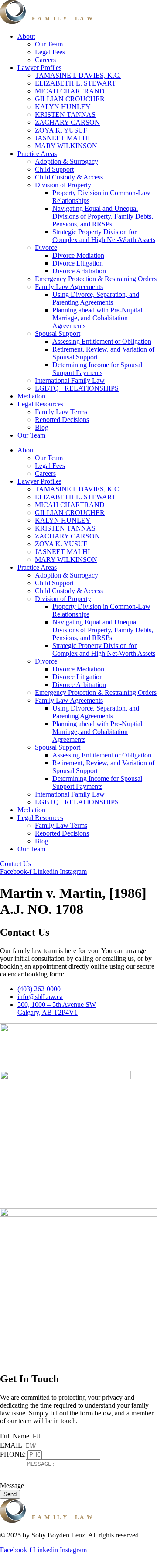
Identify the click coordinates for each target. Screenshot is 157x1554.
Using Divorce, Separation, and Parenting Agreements (95, 298)
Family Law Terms (61, 411)
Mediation (31, 396)
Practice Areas (37, 153)
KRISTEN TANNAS (65, 114)
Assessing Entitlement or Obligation (101, 341)
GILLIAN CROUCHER (70, 99)
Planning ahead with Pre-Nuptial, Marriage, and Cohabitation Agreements (98, 317)
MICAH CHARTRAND (70, 91)
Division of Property (63, 185)
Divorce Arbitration (79, 271)
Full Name (15, 1436)
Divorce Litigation (77, 263)
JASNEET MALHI (62, 138)
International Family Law (70, 380)
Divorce (46, 247)
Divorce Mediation (78, 255)
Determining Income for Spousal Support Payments (97, 368)
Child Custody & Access (69, 177)
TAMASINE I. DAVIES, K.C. (78, 75)
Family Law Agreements (69, 286)
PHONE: (13, 1454)
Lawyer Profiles (39, 67)
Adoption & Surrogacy (66, 161)
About (26, 36)
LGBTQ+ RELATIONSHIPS (77, 388)
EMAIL (12, 1445)
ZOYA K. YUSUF (61, 130)
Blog (41, 427)
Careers (45, 59)
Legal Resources (40, 404)
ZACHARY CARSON (67, 122)
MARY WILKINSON (66, 145)
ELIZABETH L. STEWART (75, 83)
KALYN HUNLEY (63, 106)
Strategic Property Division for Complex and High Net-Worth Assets (103, 235)
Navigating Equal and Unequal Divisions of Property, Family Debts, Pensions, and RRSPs (102, 216)
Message (13, 1485)
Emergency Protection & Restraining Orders (96, 278)
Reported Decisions (62, 419)
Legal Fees (50, 52)
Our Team (49, 44)
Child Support (54, 169)
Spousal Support (57, 333)
